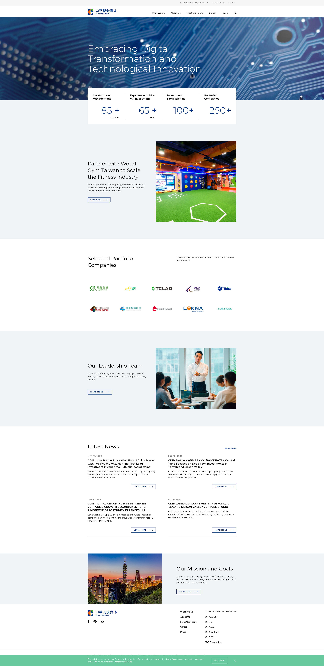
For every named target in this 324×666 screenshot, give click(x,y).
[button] (194, 3)
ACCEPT (219, 660)
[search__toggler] (235, 13)
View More (230, 448)
